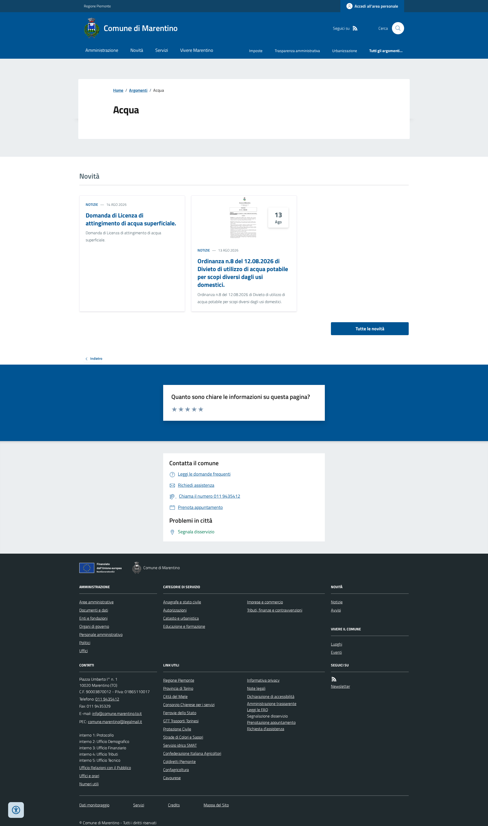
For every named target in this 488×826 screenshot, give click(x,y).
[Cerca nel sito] (396, 28)
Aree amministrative (96, 602)
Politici (84, 643)
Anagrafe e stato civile (182, 602)
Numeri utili (89, 784)
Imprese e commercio (265, 602)
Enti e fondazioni (93, 618)
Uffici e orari (89, 776)
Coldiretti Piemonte (179, 761)
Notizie (92, 204)
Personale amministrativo (101, 634)
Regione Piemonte (97, 6)
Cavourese (172, 778)
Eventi (336, 652)
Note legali (256, 688)
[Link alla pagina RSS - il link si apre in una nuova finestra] (355, 28)
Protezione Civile (177, 729)
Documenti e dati (93, 610)
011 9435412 (107, 699)
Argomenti (138, 90)
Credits (174, 805)
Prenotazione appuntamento (271, 722)
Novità (136, 50)
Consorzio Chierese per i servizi (189, 705)
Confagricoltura (176, 770)
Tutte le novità (370, 328)
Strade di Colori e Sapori (183, 737)
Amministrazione (101, 50)
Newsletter (340, 686)
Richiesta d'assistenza (265, 729)
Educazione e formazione (184, 626)
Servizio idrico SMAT (180, 745)
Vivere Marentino (196, 50)
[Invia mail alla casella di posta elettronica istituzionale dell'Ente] (117, 713)
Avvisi (336, 610)
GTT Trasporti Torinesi (181, 721)
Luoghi (336, 644)
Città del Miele (175, 696)
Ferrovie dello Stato (179, 713)
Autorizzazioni (175, 610)
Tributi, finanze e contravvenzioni (274, 610)
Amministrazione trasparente (271, 703)
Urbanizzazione (344, 51)
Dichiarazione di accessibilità (270, 696)
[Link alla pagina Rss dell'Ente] (334, 679)
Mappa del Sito (216, 805)
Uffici (83, 651)
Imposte (256, 51)
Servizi (161, 50)
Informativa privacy (263, 680)
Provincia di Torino (178, 688)
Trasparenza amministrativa (297, 51)
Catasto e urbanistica (181, 618)
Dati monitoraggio (94, 805)
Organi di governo (94, 626)
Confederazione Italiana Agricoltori (192, 753)
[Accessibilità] (16, 810)
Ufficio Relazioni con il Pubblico (105, 768)
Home (118, 90)
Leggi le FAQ (257, 710)
